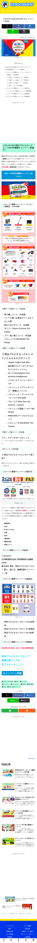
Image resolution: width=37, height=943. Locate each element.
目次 (15, 63)
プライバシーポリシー (27, 934)
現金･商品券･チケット (14, 687)
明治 (5, 687)
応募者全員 (9, 931)
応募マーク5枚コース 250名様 (18, 83)
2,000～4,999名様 (8, 681)
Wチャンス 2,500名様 (16, 85)
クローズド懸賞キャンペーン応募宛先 (20, 91)
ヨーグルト (6, 684)
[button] (24, 31)
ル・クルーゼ (15, 684)
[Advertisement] (18, 122)
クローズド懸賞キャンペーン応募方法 (18, 88)
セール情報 (9, 934)
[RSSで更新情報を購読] (27, 710)
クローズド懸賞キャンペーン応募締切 (18, 96)
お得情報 (27, 937)
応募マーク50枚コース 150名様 (18, 77)
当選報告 (9, 937)
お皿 (17, 681)
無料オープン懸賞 (27, 931)
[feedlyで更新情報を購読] (10, 710)
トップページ (10, 926)
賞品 (9, 928)
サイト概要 (27, 926)
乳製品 (24, 684)
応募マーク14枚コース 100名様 (18, 80)
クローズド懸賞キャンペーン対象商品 (18, 93)
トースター (24, 681)
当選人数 (27, 928)
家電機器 (31, 684)
